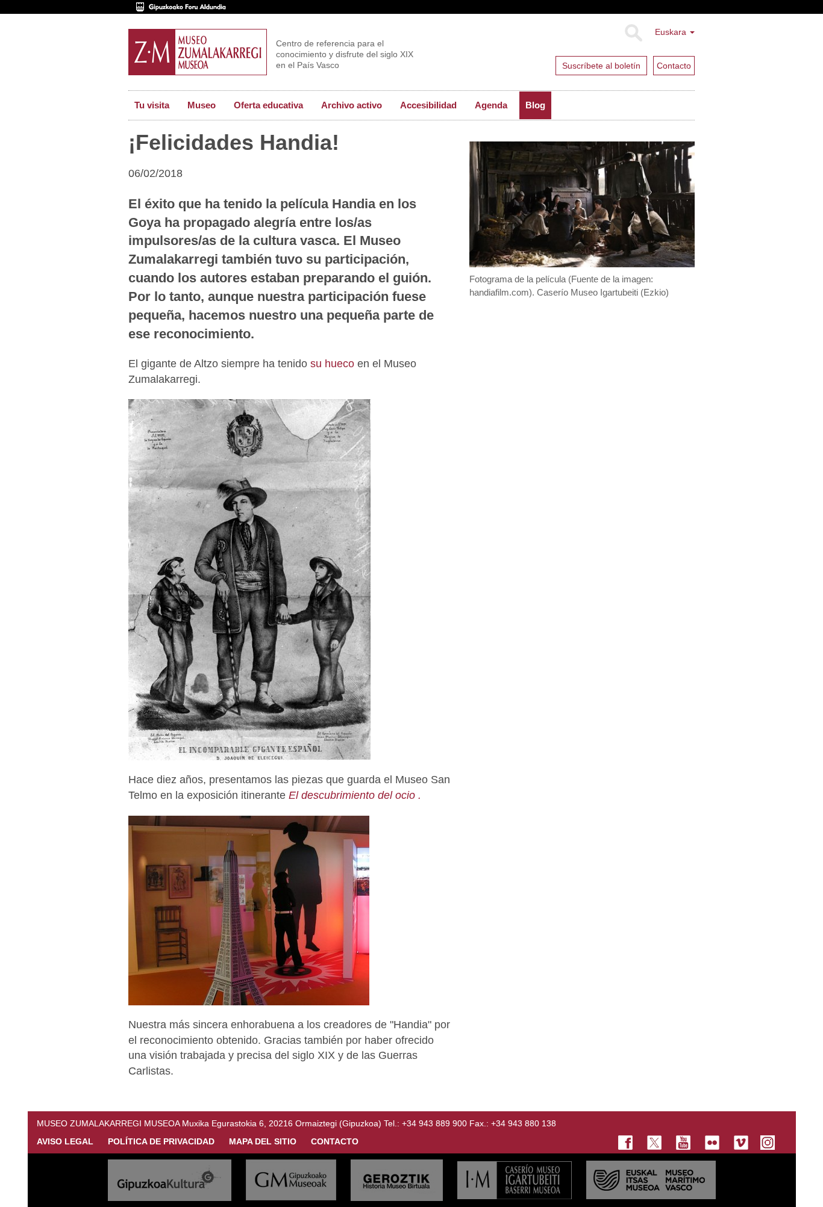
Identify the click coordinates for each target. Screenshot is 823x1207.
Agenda (491, 105)
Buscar (632, 33)
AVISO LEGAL (65, 1141)
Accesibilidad (428, 105)
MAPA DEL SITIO (262, 1141)
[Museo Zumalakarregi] (197, 52)
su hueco (332, 364)
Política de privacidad (161, 1141)
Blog (535, 105)
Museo (201, 105)
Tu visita (151, 105)
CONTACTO (334, 1141)
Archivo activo (351, 105)
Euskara (672, 32)
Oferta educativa (268, 105)
